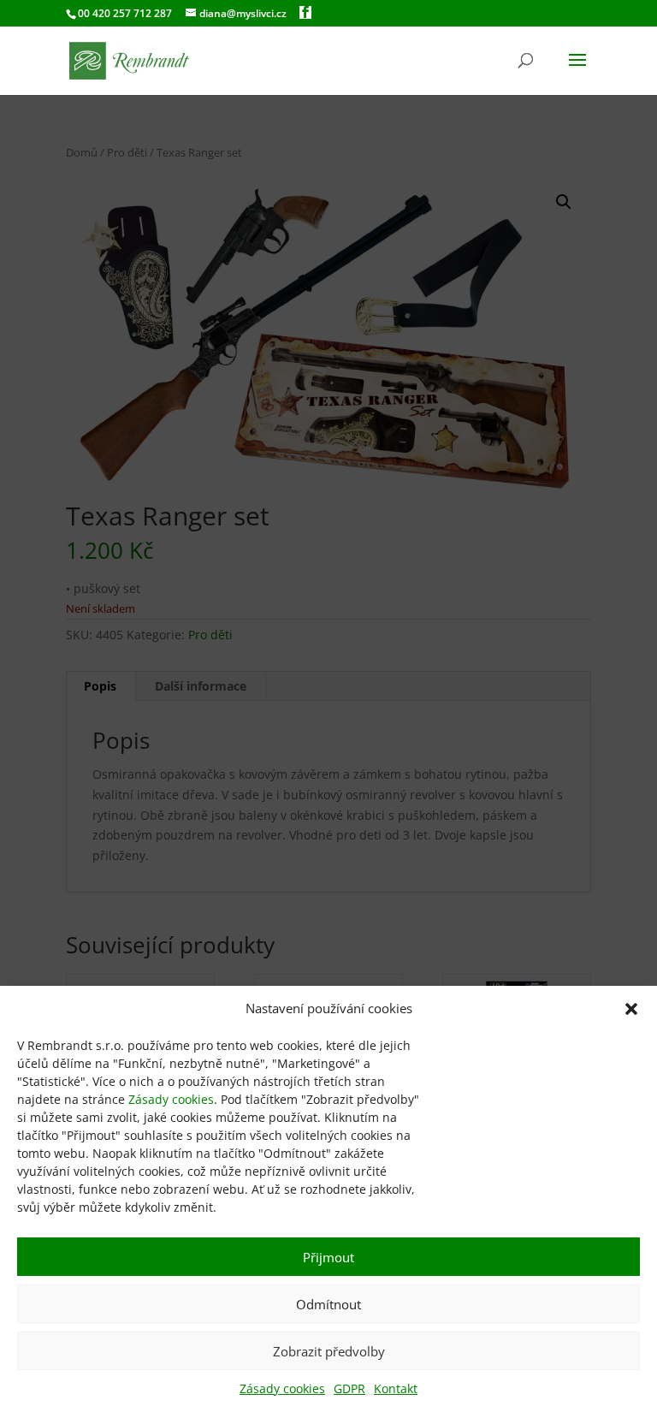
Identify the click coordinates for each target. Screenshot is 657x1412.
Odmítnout (328, 1304)
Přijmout (328, 1257)
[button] (631, 1008)
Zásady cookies (171, 1099)
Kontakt (395, 1388)
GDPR (349, 1388)
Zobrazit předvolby (329, 1351)
